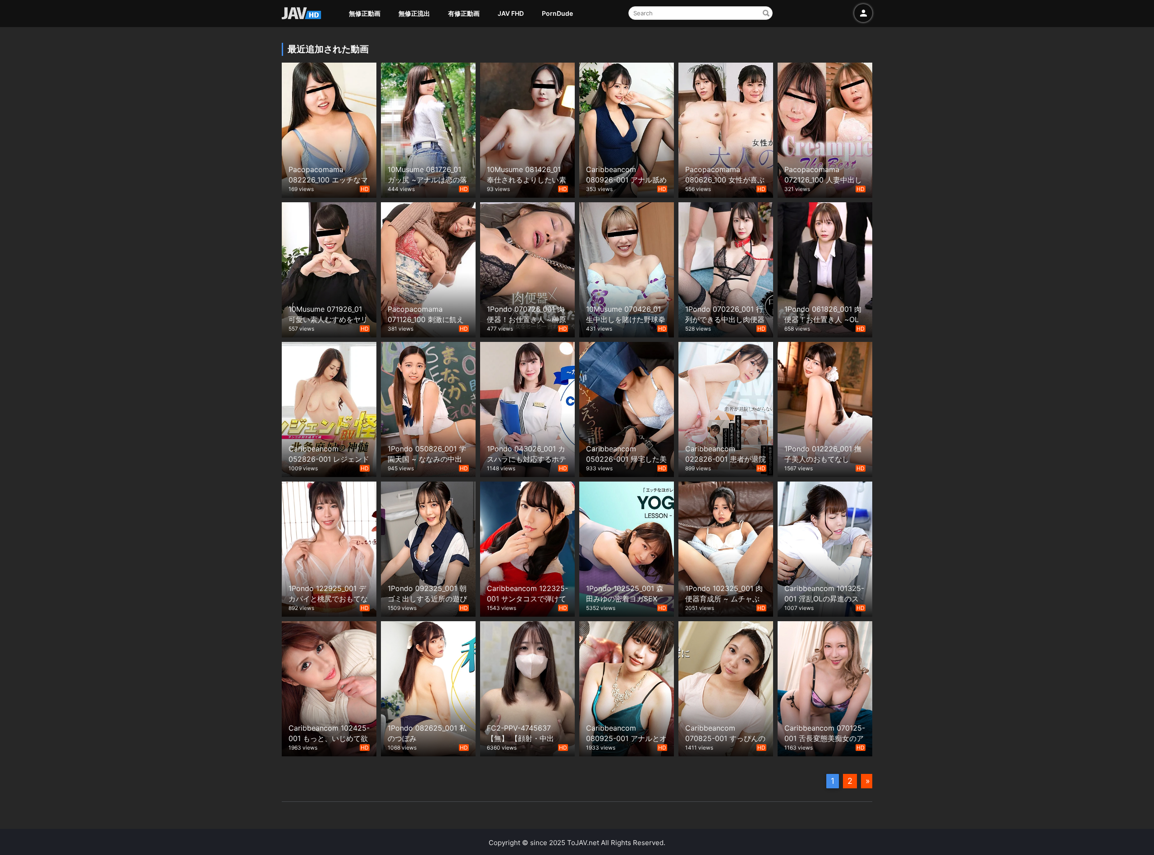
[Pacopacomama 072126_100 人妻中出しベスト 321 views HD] (825, 129)
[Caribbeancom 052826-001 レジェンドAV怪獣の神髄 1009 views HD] (329, 408)
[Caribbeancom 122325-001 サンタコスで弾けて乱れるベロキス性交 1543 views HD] (527, 548)
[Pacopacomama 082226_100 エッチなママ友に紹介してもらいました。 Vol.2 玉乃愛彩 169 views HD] (329, 129)
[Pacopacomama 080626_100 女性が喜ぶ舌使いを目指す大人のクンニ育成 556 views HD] (725, 129)
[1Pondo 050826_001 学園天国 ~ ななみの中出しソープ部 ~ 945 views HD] (428, 408)
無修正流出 (414, 13)
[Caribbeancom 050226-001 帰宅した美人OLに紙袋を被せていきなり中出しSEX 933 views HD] (626, 408)
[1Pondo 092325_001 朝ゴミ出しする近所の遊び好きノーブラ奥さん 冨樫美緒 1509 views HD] (428, 548)
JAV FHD (511, 13)
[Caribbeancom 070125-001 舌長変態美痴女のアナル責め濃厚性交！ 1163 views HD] (825, 687)
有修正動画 (464, 13)
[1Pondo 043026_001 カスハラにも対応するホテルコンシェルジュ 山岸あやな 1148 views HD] (527, 408)
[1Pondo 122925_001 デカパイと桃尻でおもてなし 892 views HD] (329, 548)
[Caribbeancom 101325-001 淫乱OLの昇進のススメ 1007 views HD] (825, 548)
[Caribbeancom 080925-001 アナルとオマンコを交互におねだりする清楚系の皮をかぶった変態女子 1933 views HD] (626, 687)
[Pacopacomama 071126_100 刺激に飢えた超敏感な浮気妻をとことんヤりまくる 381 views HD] (428, 268)
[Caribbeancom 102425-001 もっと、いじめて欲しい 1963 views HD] (329, 687)
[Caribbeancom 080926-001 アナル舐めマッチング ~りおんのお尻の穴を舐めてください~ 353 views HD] (626, 129)
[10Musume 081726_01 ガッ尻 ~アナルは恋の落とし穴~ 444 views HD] (428, 129)
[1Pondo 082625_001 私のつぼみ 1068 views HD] (428, 687)
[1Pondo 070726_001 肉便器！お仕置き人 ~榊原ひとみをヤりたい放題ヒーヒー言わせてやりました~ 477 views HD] (527, 268)
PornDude (557, 13)
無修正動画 (364, 13)
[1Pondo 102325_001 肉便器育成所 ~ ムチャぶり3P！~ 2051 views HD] (725, 548)
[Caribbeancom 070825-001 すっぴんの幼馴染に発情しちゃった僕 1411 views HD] (725, 687)
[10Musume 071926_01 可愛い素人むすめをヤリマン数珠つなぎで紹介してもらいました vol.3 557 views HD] (329, 268)
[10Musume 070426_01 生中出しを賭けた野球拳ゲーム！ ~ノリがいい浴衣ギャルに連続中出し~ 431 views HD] (626, 268)
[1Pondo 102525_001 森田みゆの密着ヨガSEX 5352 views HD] (626, 548)
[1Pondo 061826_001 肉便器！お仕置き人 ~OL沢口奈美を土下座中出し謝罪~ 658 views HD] (825, 268)
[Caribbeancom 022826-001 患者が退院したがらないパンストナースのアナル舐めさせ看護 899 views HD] (725, 408)
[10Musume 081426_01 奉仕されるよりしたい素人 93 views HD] (527, 129)
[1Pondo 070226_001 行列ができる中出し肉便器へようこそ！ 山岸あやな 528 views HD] (725, 268)
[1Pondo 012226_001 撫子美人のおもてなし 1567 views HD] (825, 408)
